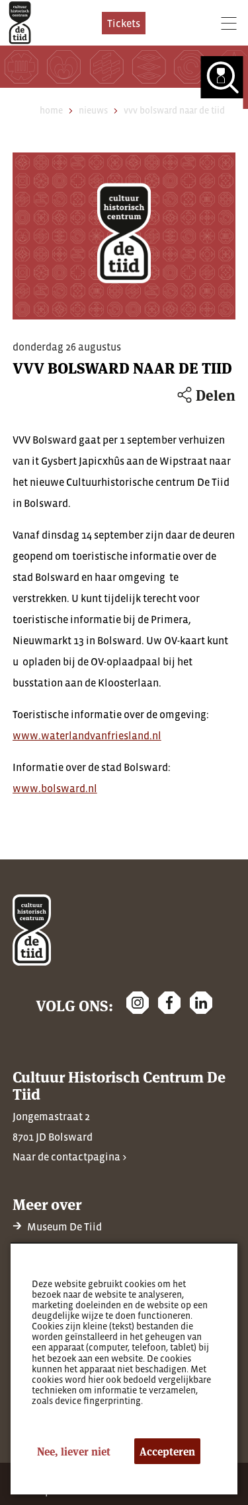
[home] (20, 23)
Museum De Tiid (64, 1226)
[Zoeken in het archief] (224, 82)
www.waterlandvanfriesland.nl (87, 735)
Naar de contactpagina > (69, 1156)
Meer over (47, 1204)
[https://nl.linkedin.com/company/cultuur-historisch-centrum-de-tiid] (201, 1002)
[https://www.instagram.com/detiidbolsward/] (137, 1002)
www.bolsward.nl (55, 788)
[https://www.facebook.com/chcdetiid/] (169, 1002)
